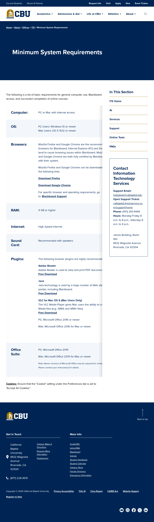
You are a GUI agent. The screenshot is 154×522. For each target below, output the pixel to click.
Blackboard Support (54, 196)
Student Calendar (78, 463)
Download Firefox (49, 178)
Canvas (73, 455)
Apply (118, 3)
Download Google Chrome (54, 185)
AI (110, 110)
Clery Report (96, 491)
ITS (33, 27)
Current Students (14, 3)
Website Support (131, 491)
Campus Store (76, 467)
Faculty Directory (78, 471)
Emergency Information (80, 475)
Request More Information (43, 453)
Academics (44, 14)
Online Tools (117, 137)
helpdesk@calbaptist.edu (127, 195)
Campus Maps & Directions (44, 446)
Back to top (142, 419)
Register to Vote (14, 496)
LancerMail (75, 448)
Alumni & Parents (35, 3)
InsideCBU (75, 444)
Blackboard (75, 451)
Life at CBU (94, 14)
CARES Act (112, 491)
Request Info (95, 3)
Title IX (82, 491)
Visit (108, 3)
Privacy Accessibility (64, 491)
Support (114, 128)
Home (9, 27)
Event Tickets (141, 3)
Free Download (47, 274)
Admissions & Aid (69, 14)
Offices (25, 27)
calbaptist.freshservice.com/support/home (128, 205)
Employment (42, 458)
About (129, 14)
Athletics (113, 14)
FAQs (112, 146)
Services (114, 119)
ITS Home (115, 101)
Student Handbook (78, 459)
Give (128, 3)
